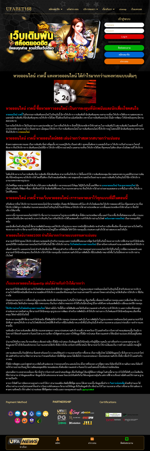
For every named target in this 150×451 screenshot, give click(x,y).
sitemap (122, 9)
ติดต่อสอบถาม (124, 47)
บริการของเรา (89, 9)
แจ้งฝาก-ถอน (73, 9)
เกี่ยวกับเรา (107, 9)
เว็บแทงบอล (136, 9)
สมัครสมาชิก (54, 9)
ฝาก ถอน (124, 61)
